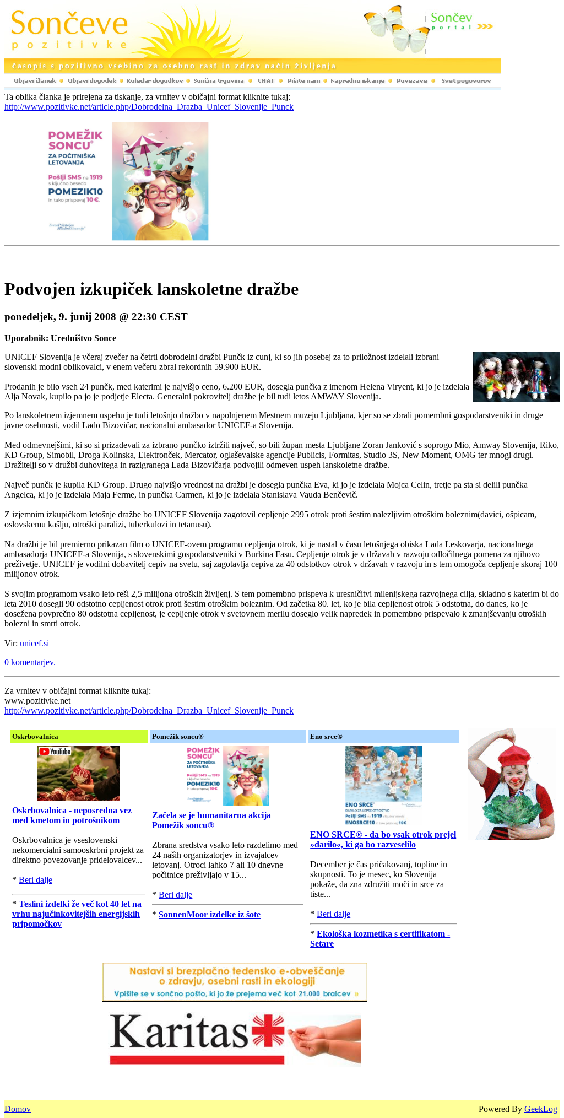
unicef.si (34, 643)
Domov (17, 1109)
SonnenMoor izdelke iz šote (210, 914)
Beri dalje (35, 879)
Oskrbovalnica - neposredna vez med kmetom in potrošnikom (72, 815)
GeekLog (540, 1109)
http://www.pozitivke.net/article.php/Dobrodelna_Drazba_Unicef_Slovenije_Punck (149, 106)
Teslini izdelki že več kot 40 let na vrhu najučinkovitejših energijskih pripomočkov (77, 913)
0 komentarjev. (30, 662)
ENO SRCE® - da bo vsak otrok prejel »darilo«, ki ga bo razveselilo (383, 839)
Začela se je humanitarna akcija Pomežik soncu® (211, 820)
